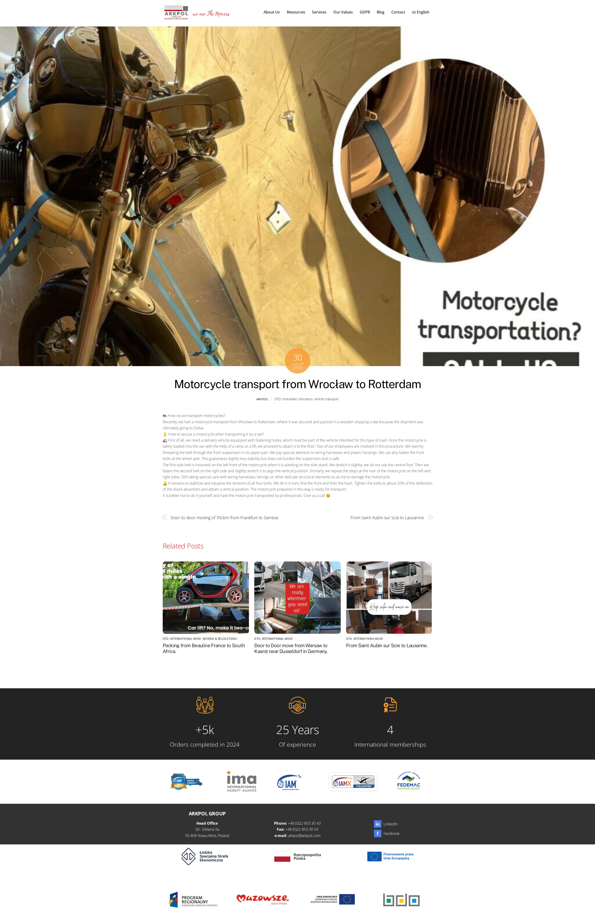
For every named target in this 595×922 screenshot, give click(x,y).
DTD (277, 399)
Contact (398, 12)
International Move (185, 639)
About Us (272, 12)
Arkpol (262, 399)
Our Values (343, 12)
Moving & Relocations (220, 639)
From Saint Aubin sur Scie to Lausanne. (387, 517)
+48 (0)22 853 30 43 (304, 823)
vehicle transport (326, 399)
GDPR (365, 12)
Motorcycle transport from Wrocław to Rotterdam (297, 384)
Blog (380, 12)
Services (319, 12)
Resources (296, 12)
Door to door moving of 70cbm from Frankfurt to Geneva (224, 517)
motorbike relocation (297, 399)
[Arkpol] (176, 17)
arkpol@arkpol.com (304, 835)
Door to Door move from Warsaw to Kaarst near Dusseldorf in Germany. (290, 648)
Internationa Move (368, 639)
